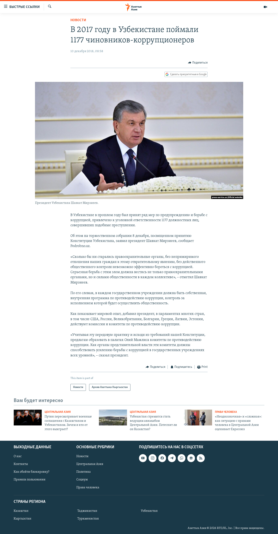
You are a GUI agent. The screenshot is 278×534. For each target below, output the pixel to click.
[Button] (198, 62)
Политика (83, 472)
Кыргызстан (22, 518)
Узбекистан (149, 511)
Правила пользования (29, 479)
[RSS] (201, 458)
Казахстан (21, 511)
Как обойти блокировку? (31, 472)
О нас (18, 456)
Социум (82, 479)
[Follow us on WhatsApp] (181, 458)
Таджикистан (87, 511)
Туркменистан (88, 518)
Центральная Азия (58, 412)
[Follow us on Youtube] (143, 458)
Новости (78, 20)
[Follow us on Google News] (191, 458)
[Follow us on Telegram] (172, 458)
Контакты (21, 464)
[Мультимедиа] (265, 7)
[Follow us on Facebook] (162, 458)
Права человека (226, 412)
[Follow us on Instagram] (152, 458)
